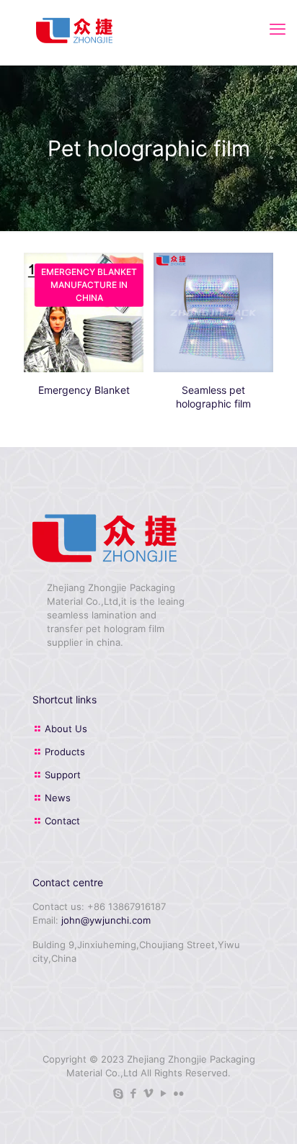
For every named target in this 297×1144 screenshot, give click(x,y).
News (58, 797)
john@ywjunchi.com (106, 920)
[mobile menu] (277, 29)
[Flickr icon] (179, 1093)
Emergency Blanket (84, 390)
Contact (62, 821)
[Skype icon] (118, 1093)
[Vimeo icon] (148, 1093)
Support (63, 774)
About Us (66, 728)
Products (65, 751)
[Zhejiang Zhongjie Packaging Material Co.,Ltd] (74, 28)
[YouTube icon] (164, 1093)
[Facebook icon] (133, 1093)
